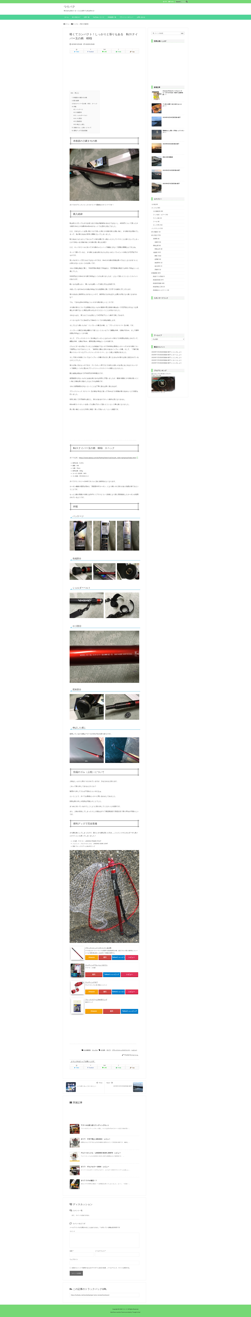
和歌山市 (158, 249)
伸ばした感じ (79, 124)
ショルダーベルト (80, 115)
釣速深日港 (158, 280)
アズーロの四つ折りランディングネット (95, 1125)
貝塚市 (158, 269)
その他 (154, 204)
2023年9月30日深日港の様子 (171, 170)
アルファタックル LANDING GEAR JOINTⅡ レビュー (101, 1153)
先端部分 (78, 112)
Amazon (92, 957)
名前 (71, 1251)
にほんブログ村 (156, 375)
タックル (75, 24)
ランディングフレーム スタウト (96, 965)
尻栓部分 (78, 121)
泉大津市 (158, 266)
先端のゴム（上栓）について (81, 127)
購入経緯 (75, 100)
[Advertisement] (104, 74)
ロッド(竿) (157, 225)
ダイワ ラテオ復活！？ (89, 1180)
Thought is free (136, 1312)
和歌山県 (157, 245)
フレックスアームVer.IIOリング (96, 1000)
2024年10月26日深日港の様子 (172, 117)
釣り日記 (156, 235)
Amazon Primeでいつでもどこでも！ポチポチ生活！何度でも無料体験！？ (173, 92)
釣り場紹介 (156, 232)
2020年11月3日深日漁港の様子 (161, 352)
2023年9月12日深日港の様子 (171, 183)
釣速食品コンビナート (161, 290)
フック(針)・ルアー (160, 214)
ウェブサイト (74, 1259)
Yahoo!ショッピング (118, 957)
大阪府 (157, 252)
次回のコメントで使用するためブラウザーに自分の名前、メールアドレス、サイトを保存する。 (101, 1268)
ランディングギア (91, 982)
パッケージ (78, 109)
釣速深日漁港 (158, 283)
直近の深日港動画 (168, 157)
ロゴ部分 (78, 118)
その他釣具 (85, 24)
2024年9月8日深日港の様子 (171, 144)
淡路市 (158, 242)
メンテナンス (157, 228)
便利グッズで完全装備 (79, 130)
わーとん (135, 1055)
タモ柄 (103, 1050)
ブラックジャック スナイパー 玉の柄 (98, 948)
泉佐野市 (158, 262)
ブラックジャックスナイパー (121, 1050)
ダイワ (108, 1050)
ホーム (67, 24)
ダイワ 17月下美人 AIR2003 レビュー (95, 1139)
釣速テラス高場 (159, 276)
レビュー (132, 957)
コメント (72, 1231)
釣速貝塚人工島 (159, 286)
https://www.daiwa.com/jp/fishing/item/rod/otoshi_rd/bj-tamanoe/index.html (107, 458)
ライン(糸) (157, 218)
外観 (74, 106)
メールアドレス (100, 1251)
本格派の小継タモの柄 (79, 97)
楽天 (105, 957)
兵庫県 (156, 238)
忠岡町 (158, 259)
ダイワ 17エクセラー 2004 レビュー (95, 1167)
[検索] (186, 1)
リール (156, 221)
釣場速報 (156, 273)
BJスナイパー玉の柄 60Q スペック (84, 103)
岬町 (158, 256)
